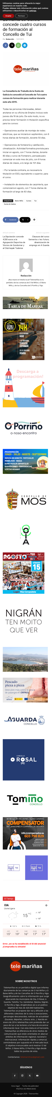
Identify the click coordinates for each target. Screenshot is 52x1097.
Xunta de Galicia (10, 204)
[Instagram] (22, 1075)
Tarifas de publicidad (30, 1086)
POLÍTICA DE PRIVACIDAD (26, 1089)
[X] (12, 45)
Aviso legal (15, 1086)
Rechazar (21, 16)
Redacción (10, 39)
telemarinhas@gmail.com (32, 1057)
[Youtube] (37, 1076)
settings (32, 11)
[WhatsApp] (18, 45)
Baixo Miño (19, 201)
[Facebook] (5, 45)
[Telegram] (24, 45)
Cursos (28, 201)
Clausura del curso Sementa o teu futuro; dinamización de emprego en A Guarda (39, 241)
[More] (34, 220)
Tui (35, 201)
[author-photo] (26, 272)
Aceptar (8, 16)
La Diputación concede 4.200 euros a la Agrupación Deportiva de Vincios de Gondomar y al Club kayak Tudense (14, 242)
